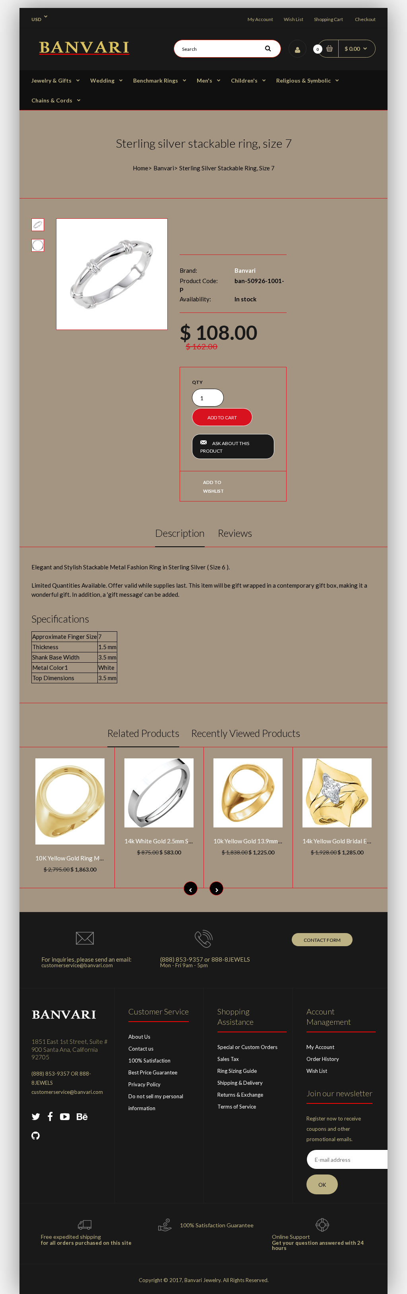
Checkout (365, 19)
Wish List (293, 19)
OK (322, 1185)
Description (180, 533)
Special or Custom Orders (247, 1047)
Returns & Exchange (240, 1095)
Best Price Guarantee (152, 1072)
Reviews (235, 533)
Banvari (163, 168)
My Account (260, 19)
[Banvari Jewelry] (84, 52)
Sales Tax (228, 1059)
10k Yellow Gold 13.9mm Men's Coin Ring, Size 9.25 (280, 841)
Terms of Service (236, 1106)
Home (140, 168)
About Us (139, 1037)
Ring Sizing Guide (237, 1071)
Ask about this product (224, 447)
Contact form (322, 940)
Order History (322, 1059)
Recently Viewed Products (245, 733)
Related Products (143, 733)
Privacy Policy (144, 1084)
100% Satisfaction (149, 1060)
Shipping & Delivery (240, 1083)
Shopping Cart (328, 19)
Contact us (140, 1048)
